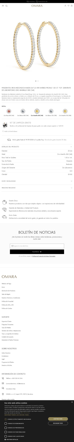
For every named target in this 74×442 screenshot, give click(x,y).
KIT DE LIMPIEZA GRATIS (20, 122)
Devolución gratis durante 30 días (55, 140)
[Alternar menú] (2, 5)
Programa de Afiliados (8, 362)
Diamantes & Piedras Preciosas (10, 340)
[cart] (72, 6)
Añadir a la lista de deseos (10, 131)
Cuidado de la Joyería (7, 337)
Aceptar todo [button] (58, 419)
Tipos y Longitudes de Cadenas (10, 334)
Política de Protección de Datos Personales (43, 256)
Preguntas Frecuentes (7, 324)
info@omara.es (21, 383)
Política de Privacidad (7, 301)
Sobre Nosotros (6, 353)
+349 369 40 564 (16, 378)
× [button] (72, 402)
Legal (3, 359)
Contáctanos (5, 356)
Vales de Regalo (6, 294)
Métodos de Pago (6, 284)
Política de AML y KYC (8, 305)
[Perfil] (65, 6)
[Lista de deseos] (68, 6)
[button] (25, 415)
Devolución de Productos (8, 291)
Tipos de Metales (6, 328)
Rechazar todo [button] (58, 423)
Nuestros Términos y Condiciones (11, 298)
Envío (3, 287)
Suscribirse (35, 252)
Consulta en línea (10, 389)
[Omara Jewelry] (37, 6)
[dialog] (37, 421)
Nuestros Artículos (7, 365)
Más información (25, 413)
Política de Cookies (7, 308)
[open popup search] (6, 6)
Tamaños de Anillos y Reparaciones (11, 331)
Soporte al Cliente (6, 321)
